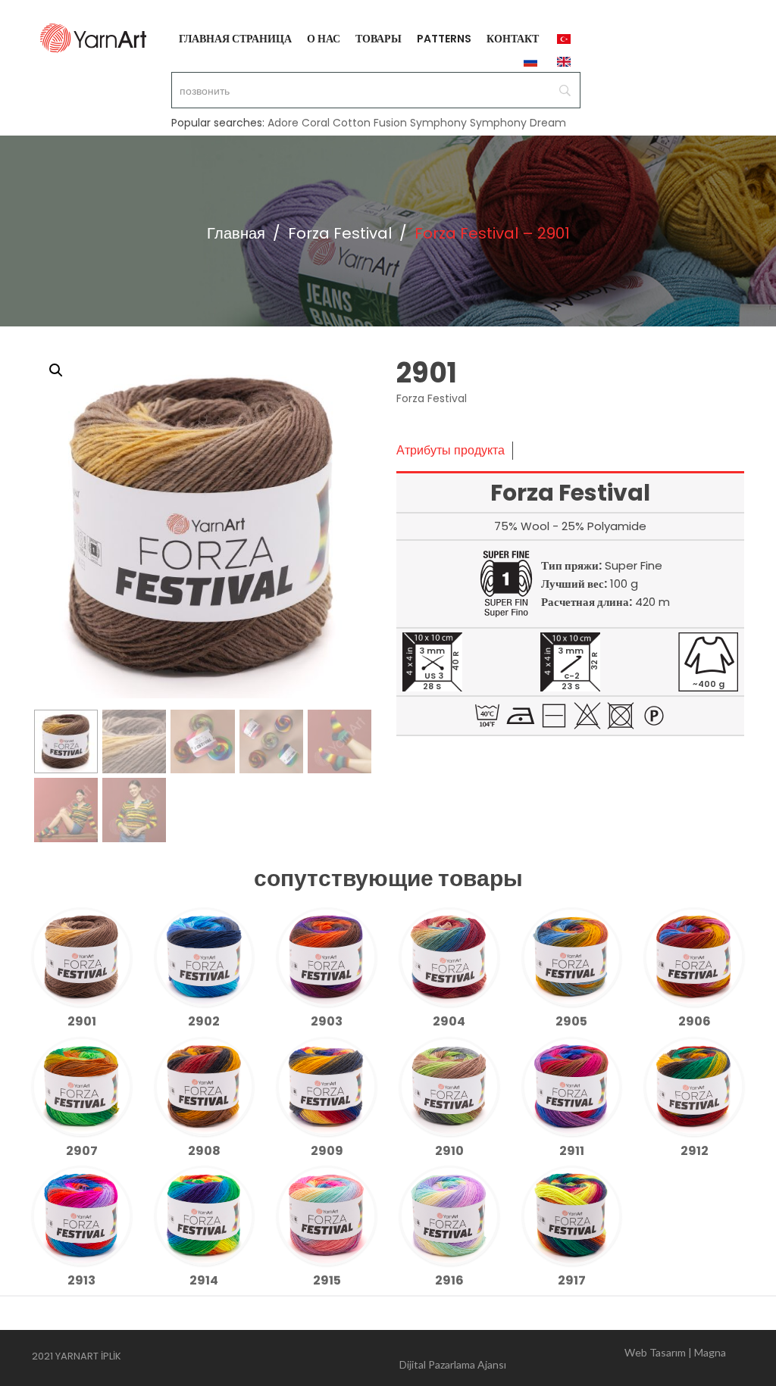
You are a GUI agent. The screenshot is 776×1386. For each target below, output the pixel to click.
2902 (204, 1021)
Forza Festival (340, 233)
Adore (283, 122)
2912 (695, 1151)
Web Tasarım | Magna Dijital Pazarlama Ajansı (562, 1358)
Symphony (438, 122)
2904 (449, 1021)
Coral (316, 122)
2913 (81, 1280)
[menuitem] (235, 38)
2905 (571, 1021)
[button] (56, 370)
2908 (204, 1151)
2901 (81, 1021)
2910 (449, 1151)
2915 (327, 1280)
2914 (203, 1280)
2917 (572, 1280)
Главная (236, 233)
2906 (694, 1021)
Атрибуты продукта (450, 450)
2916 (449, 1280)
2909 (327, 1151)
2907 (82, 1151)
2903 (327, 1021)
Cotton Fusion (370, 122)
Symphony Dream (518, 122)
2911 (571, 1151)
